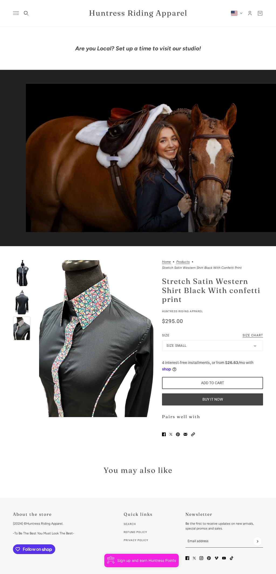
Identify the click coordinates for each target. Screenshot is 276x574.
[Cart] (260, 13)
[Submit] (257, 541)
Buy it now (212, 399)
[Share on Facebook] (164, 434)
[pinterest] (209, 558)
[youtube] (224, 558)
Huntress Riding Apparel (182, 311)
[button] (193, 434)
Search (130, 524)
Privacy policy (136, 540)
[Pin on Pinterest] (178, 434)
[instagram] (201, 558)
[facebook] (187, 558)
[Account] (250, 13)
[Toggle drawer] (16, 13)
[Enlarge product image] (96, 338)
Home (166, 262)
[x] (194, 558)
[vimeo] (216, 558)
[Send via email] (185, 434)
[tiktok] (231, 558)
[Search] (26, 13)
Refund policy (135, 532)
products (183, 262)
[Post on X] (170, 434)
